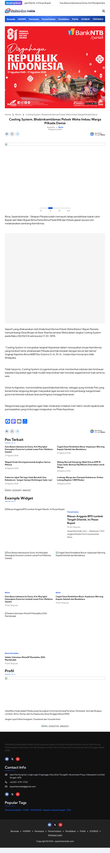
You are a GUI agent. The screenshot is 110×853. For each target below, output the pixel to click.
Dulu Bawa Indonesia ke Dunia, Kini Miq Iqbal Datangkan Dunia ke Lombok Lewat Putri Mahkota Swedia (29, 449)
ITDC (69, 810)
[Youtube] (18, 759)
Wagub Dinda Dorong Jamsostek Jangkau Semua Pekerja (27, 463)
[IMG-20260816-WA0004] (55, 107)
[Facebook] (7, 134)
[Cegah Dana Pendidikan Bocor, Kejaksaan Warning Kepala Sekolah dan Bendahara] (80, 568)
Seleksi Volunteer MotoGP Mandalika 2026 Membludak (25, 658)
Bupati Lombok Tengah (54, 810)
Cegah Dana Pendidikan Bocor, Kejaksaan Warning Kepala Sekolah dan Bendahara (81, 448)
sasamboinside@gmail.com (23, 786)
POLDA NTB (36, 810)
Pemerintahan (73, 512)
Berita (60, 127)
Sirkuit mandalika (13, 810)
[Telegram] (17, 134)
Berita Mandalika (12, 653)
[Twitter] (12, 134)
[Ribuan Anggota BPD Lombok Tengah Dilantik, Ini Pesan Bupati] (35, 525)
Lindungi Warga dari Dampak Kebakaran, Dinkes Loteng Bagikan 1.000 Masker (80, 478)
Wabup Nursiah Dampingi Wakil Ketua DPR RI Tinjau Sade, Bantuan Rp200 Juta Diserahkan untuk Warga (80, 464)
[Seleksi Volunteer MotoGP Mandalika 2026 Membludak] (29, 629)
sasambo (51, 127)
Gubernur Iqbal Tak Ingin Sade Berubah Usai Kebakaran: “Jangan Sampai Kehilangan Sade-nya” (29, 478)
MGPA (26, 810)
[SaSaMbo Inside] (20, 10)
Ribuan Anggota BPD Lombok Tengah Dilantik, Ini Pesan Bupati (85, 520)
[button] (103, 11)
